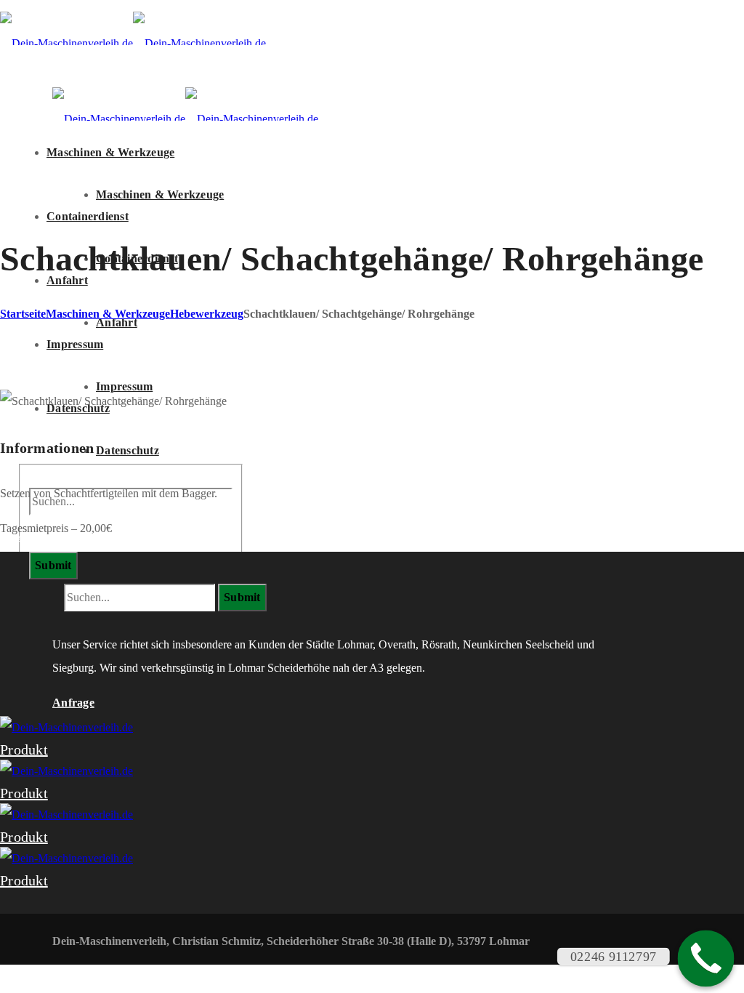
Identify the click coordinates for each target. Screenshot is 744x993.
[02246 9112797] (706, 958)
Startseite (23, 313)
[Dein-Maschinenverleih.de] (133, 43)
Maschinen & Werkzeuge (108, 313)
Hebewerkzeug (206, 313)
